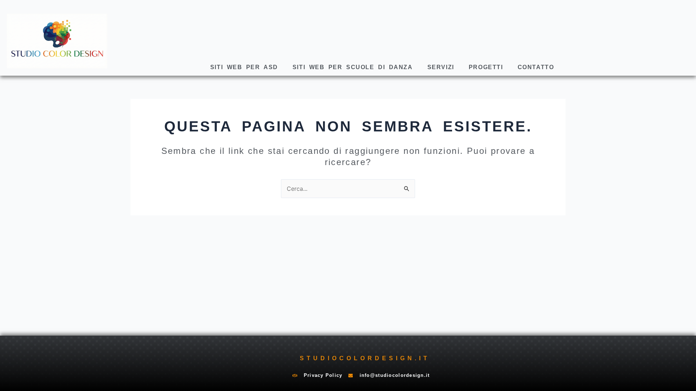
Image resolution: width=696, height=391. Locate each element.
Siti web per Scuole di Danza (353, 67)
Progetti (486, 67)
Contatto (536, 67)
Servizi (440, 67)
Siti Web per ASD (244, 67)
